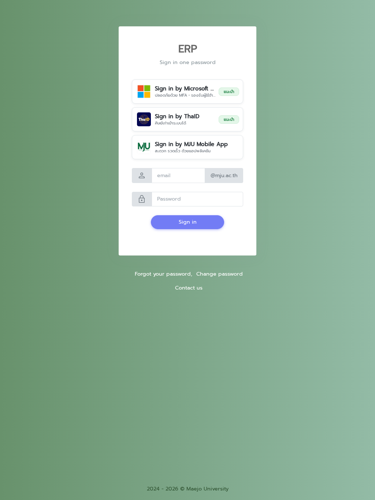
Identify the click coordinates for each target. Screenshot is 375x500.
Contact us (189, 288)
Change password (219, 274)
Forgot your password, (163, 274)
